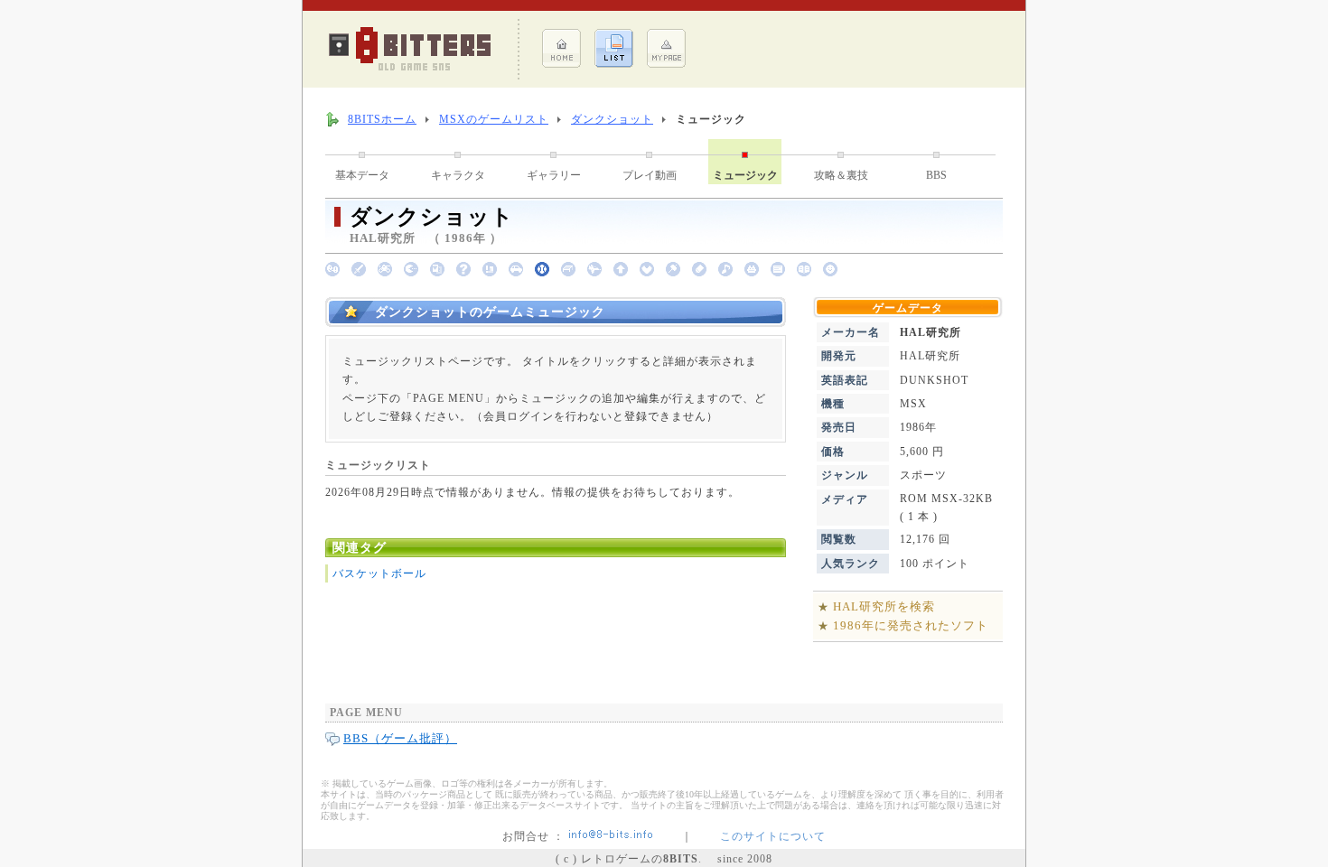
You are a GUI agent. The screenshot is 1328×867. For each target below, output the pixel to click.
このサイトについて (773, 836)
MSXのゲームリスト (493, 119)
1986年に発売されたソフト (910, 625)
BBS (936, 175)
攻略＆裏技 (841, 175)
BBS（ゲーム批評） (400, 738)
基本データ (362, 175)
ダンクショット (612, 119)
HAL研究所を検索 (884, 606)
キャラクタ (458, 175)
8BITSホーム (382, 119)
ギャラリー (554, 175)
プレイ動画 (649, 175)
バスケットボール (379, 573)
